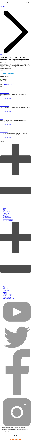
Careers (4, 215)
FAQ (4, 287)
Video (1, 54)
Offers (1, 119)
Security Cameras (4, 106)
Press (4, 210)
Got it (15, 435)
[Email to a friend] (11, 73)
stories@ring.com (8, 84)
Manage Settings (15, 439)
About (4, 208)
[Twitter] (17, 347)
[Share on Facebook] (4, 73)
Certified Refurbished (8, 220)
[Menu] (2, 2)
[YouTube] (17, 324)
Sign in (27, 2)
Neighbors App (4, 132)
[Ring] (6, 2)
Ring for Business (7, 217)
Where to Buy (6, 216)
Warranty (5, 292)
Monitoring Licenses (7, 213)
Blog (4, 209)
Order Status (6, 288)
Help (4, 286)
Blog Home (2, 6)
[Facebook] (17, 397)
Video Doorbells (4, 93)
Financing (5, 293)
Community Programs (8, 219)
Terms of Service (7, 212)
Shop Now (7, 98)
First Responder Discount (8, 295)
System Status (6, 290)
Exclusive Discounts (7, 294)
